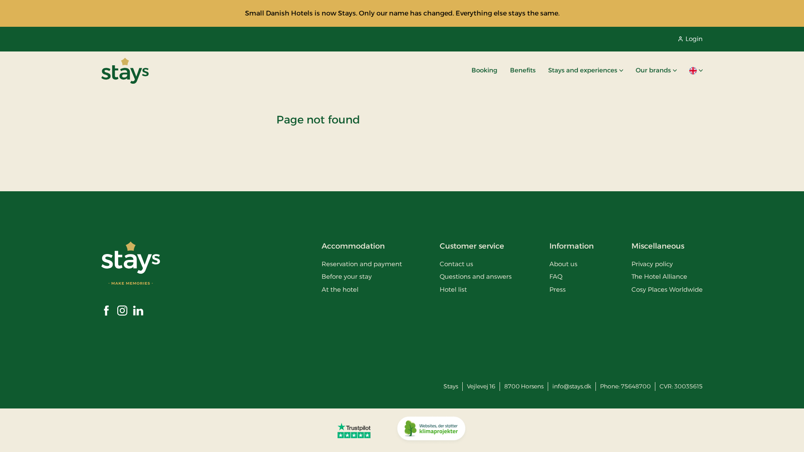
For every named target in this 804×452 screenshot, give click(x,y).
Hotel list (453, 289)
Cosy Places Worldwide (667, 289)
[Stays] (125, 71)
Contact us (456, 264)
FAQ (555, 276)
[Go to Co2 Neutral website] (431, 430)
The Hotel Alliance (659, 276)
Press (557, 289)
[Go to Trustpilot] (354, 430)
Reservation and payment (362, 264)
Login (694, 39)
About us (563, 264)
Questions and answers (476, 276)
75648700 (636, 386)
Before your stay (347, 276)
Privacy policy (652, 264)
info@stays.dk (571, 386)
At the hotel (340, 289)
